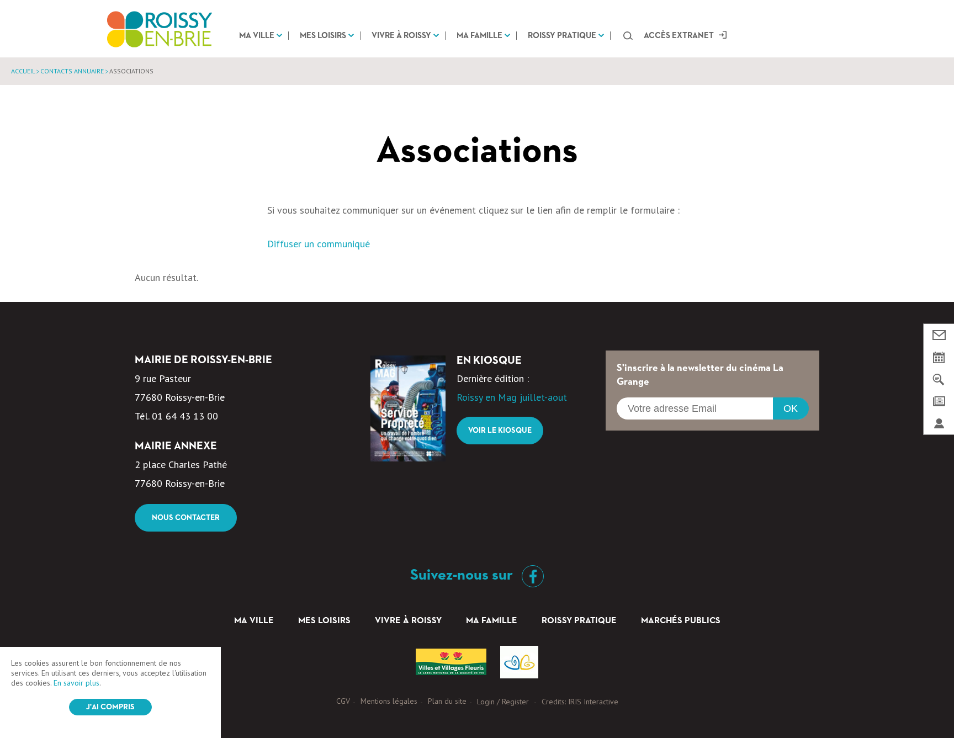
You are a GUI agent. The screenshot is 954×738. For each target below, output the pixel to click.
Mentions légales (389, 701)
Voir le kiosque (500, 430)
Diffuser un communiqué (318, 243)
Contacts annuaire (72, 71)
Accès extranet (679, 35)
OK (790, 408)
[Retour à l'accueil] (159, 29)
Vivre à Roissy (401, 35)
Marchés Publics (680, 621)
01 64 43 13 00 (185, 416)
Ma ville (256, 35)
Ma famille (479, 35)
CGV (343, 701)
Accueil (23, 71)
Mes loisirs (323, 35)
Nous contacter (186, 518)
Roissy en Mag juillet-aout (512, 397)
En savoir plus (76, 683)
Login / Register (503, 702)
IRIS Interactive (593, 702)
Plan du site (447, 701)
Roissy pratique (562, 35)
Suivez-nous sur (463, 575)
